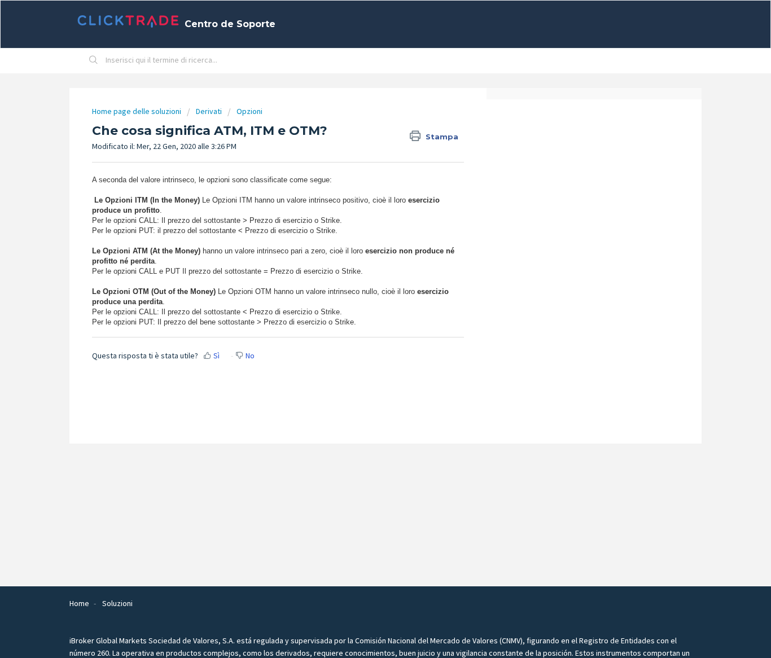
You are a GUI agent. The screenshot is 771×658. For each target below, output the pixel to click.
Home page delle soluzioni (137, 111)
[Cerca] (93, 61)
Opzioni (249, 111)
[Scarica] (365, 181)
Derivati (209, 111)
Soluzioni (117, 603)
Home (79, 603)
